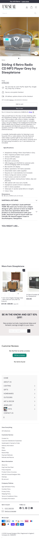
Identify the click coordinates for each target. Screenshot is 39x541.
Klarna (3, 450)
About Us (4, 465)
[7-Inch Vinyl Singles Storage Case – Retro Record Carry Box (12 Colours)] (12, 287)
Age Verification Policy (8, 486)
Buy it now (19, 108)
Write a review (19, 355)
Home (3, 60)
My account (5, 479)
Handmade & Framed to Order (11, 443)
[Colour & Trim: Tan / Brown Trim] (2, 294)
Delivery (11, 100)
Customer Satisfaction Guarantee (12, 441)
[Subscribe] (28, 331)
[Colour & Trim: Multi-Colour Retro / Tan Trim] (14, 294)
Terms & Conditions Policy (9, 496)
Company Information (8, 498)
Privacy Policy (6, 491)
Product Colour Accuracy (9, 472)
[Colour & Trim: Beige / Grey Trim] (6, 294)
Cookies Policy (6, 489)
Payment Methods (7, 455)
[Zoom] (36, 53)
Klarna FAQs (5, 452)
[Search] (35, 13)
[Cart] (31, 7)
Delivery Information (8, 445)
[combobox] (19, 13)
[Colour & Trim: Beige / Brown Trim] (10, 294)
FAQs (3, 448)
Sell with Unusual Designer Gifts (11, 474)
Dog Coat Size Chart (8, 467)
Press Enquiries (6, 470)
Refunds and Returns (8, 457)
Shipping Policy (6, 494)
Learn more (25, 1)
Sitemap (4, 477)
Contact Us (5, 438)
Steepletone (18, 266)
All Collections (6, 431)
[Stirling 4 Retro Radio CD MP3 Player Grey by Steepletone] (12, 245)
